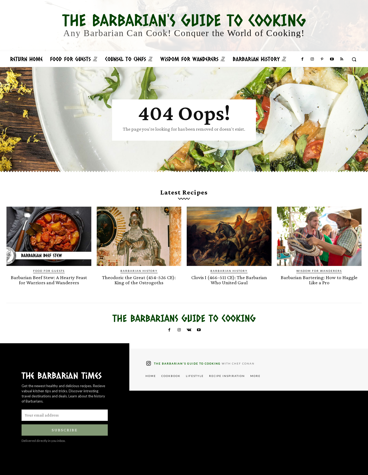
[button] (354, 59)
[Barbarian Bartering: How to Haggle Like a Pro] (319, 236)
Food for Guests (49, 270)
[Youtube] (331, 59)
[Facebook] (302, 59)
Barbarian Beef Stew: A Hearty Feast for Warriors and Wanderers (49, 280)
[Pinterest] (322, 59)
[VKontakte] (189, 330)
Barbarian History (139, 270)
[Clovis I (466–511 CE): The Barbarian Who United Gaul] (229, 236)
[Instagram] (312, 59)
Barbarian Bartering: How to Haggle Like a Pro (319, 280)
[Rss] (341, 59)
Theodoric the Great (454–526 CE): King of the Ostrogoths (139, 280)
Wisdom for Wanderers (319, 270)
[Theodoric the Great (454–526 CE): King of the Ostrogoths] (139, 236)
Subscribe (65, 430)
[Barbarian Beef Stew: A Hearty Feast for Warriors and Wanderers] (48, 236)
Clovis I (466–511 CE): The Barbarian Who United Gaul (229, 280)
